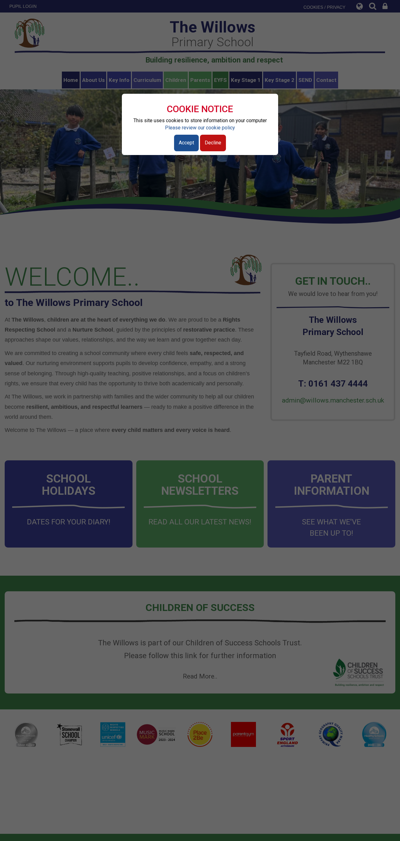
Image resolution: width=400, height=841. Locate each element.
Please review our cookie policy (200, 128)
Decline (213, 143)
